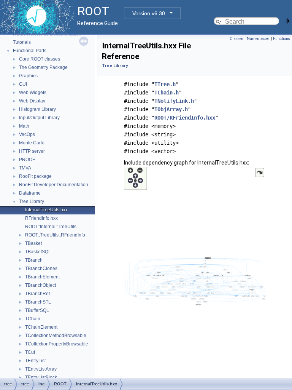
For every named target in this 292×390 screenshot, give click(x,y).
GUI (23, 84)
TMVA (25, 168)
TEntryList (35, 360)
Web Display (32, 101)
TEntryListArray (41, 369)
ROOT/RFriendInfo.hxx (184, 118)
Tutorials (22, 42)
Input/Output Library (39, 117)
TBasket (33, 243)
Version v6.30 (148, 13)
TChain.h (166, 93)
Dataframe (30, 193)
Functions (281, 38)
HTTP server (32, 151)
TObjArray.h (171, 109)
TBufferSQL (37, 310)
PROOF (27, 159)
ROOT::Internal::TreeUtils (50, 226)
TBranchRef (37, 293)
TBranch (34, 260)
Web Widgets (32, 92)
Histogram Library (37, 109)
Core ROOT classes (39, 59)
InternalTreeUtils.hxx (46, 210)
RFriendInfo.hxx (41, 218)
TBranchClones (41, 268)
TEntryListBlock (41, 377)
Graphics (28, 75)
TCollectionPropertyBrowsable (56, 344)
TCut (30, 352)
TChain (32, 318)
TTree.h (165, 84)
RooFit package (35, 176)
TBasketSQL (38, 251)
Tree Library (31, 201)
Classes (236, 38)
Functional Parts (29, 50)
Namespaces (258, 38)
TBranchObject (40, 285)
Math (24, 126)
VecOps (27, 134)
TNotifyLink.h (174, 101)
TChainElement (41, 327)
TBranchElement (42, 277)
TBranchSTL (38, 302)
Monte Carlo (31, 142)
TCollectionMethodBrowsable (55, 335)
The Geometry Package (43, 67)
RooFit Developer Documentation (53, 184)
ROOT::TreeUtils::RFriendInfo (55, 235)
